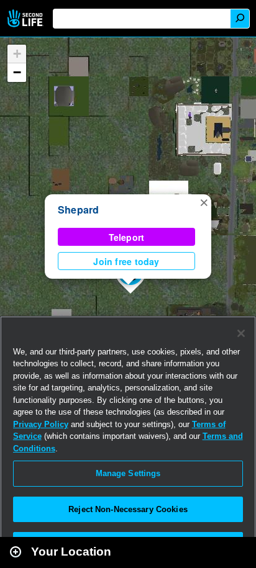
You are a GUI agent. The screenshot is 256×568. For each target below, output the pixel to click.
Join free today (126, 261)
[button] (203, 201)
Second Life (26, 18)
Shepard (78, 209)
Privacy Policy (40, 424)
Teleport (127, 237)
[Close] (241, 333)
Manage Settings (128, 473)
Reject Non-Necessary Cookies (128, 509)
